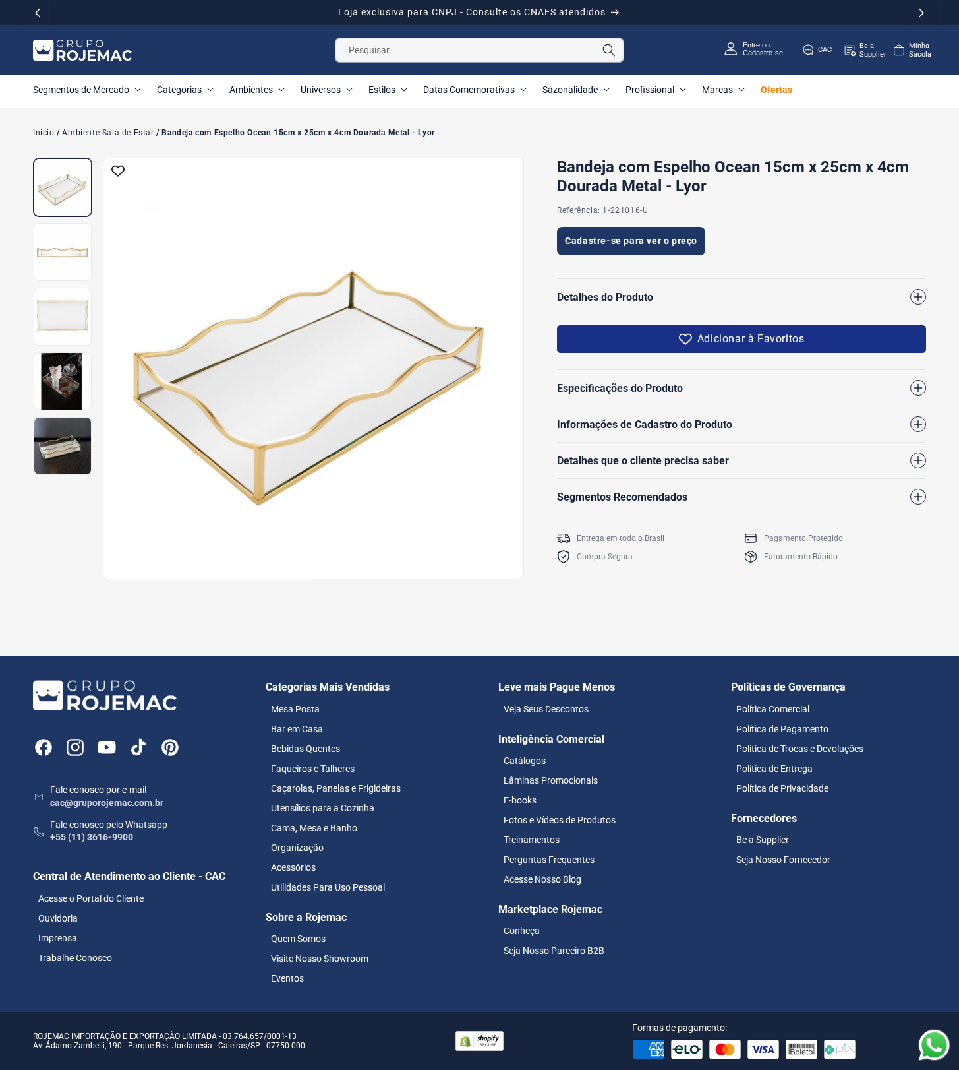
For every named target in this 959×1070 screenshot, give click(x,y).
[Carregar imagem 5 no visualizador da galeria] (63, 446)
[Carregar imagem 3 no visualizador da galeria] (63, 317)
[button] (911, 50)
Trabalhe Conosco (75, 958)
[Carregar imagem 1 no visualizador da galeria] (63, 187)
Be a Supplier (762, 839)
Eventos (287, 978)
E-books (520, 800)
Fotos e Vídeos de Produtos (560, 820)
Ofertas (776, 89)
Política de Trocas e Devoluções (799, 748)
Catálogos (525, 760)
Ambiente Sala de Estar (108, 132)
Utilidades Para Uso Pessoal (328, 887)
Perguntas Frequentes (549, 859)
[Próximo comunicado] (921, 12)
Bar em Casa (297, 729)
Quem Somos (298, 938)
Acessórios (293, 867)
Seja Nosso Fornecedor (783, 859)
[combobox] (479, 50)
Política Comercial (772, 709)
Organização (297, 847)
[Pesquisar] (609, 50)
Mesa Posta (295, 709)
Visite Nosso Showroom (319, 958)
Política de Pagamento (782, 729)
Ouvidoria (58, 918)
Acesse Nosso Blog (542, 879)
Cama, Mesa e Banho (314, 828)
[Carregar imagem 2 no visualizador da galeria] (63, 252)
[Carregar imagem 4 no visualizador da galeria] (63, 381)
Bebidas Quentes (305, 748)
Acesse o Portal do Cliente (91, 898)
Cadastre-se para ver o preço (631, 241)
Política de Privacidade (782, 788)
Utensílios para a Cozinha (322, 808)
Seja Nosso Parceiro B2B (554, 950)
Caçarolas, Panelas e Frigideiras (336, 788)
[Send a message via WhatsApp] (934, 1045)
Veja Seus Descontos (546, 709)
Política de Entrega (774, 768)
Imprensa (57, 938)
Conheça (522, 931)
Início (44, 132)
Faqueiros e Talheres (313, 768)
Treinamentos (532, 839)
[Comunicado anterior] (37, 12)
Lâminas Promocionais (551, 780)
